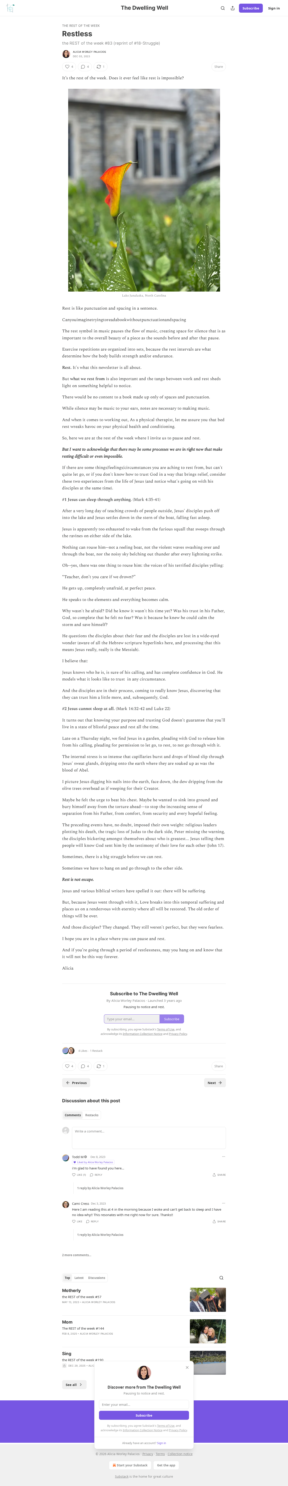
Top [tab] (67, 1278)
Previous (79, 1082)
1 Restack (96, 1051)
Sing (66, 1353)
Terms (160, 1454)
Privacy (147, 1454)
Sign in (274, 8)
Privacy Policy (178, 1430)
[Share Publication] (232, 8)
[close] (187, 1367)
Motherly (71, 1290)
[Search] (222, 8)
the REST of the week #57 (81, 1296)
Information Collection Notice (142, 1430)
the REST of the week (81, 25)
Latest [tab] (79, 1278)
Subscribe (251, 8)
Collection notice (180, 1454)
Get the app (166, 1465)
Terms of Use (165, 1426)
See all (71, 1384)
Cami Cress (80, 1203)
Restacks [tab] (91, 1115)
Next (212, 1082)
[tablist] (81, 1115)
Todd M (78, 1157)
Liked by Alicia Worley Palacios (95, 1162)
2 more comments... (76, 1255)
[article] (144, 1300)
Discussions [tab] (96, 1278)
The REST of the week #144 (83, 1328)
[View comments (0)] (105, 1339)
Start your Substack (132, 1465)
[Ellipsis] (223, 1156)
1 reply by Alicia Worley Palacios (100, 1188)
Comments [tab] (73, 1115)
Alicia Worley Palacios (89, 51)
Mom (67, 1322)
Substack (121, 1476)
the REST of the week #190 (83, 1360)
